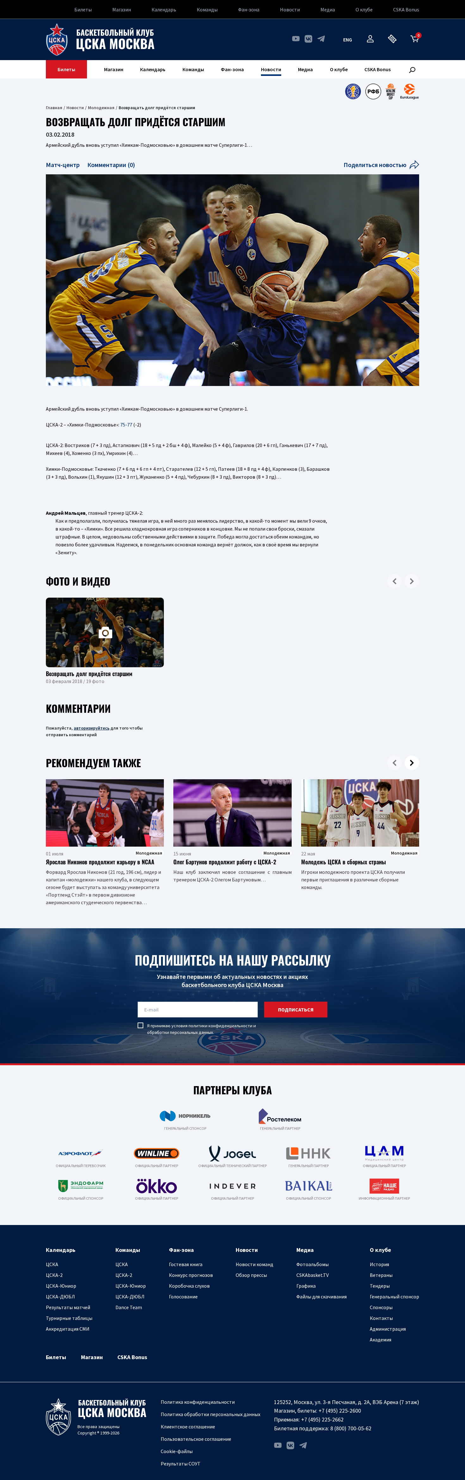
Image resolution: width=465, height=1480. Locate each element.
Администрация (388, 1329)
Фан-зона (248, 9)
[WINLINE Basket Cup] (391, 91)
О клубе (364, 9)
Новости (290, 9)
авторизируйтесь (91, 728)
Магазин (121, 9)
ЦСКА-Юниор (61, 1286)
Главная (54, 107)
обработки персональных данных (180, 1032)
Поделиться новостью (375, 165)
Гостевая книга (185, 1264)
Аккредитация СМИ (68, 1329)
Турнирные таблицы (69, 1318)
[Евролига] (409, 91)
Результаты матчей (68, 1307)
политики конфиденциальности (220, 1026)
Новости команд (254, 1264)
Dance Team (128, 1307)
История (379, 1264)
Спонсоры (381, 1307)
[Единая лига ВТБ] (353, 91)
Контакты (381, 1318)
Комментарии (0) (111, 165)
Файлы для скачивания (321, 1296)
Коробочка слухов (189, 1286)
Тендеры (380, 1286)
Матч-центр (63, 165)
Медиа (327, 9)
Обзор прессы (251, 1275)
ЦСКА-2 (54, 1275)
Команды (207, 9)
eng (347, 39)
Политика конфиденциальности (198, 1402)
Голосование (183, 1296)
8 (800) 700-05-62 (350, 1428)
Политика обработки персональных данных (210, 1414)
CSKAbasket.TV (312, 1275)
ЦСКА (52, 1264)
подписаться (295, 1009)
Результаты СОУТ (181, 1463)
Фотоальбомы (312, 1264)
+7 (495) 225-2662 (322, 1419)
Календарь (164, 9)
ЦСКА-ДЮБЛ (60, 1296)
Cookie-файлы (177, 1451)
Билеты (83, 9)
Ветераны (381, 1275)
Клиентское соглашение (188, 1426)
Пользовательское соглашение (196, 1439)
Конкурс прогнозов (191, 1275)
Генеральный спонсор (394, 1296)
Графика (306, 1286)
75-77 (126, 424)
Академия (380, 1339)
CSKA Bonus (406, 9)
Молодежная (101, 107)
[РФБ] (373, 91)
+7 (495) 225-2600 (340, 1410)
